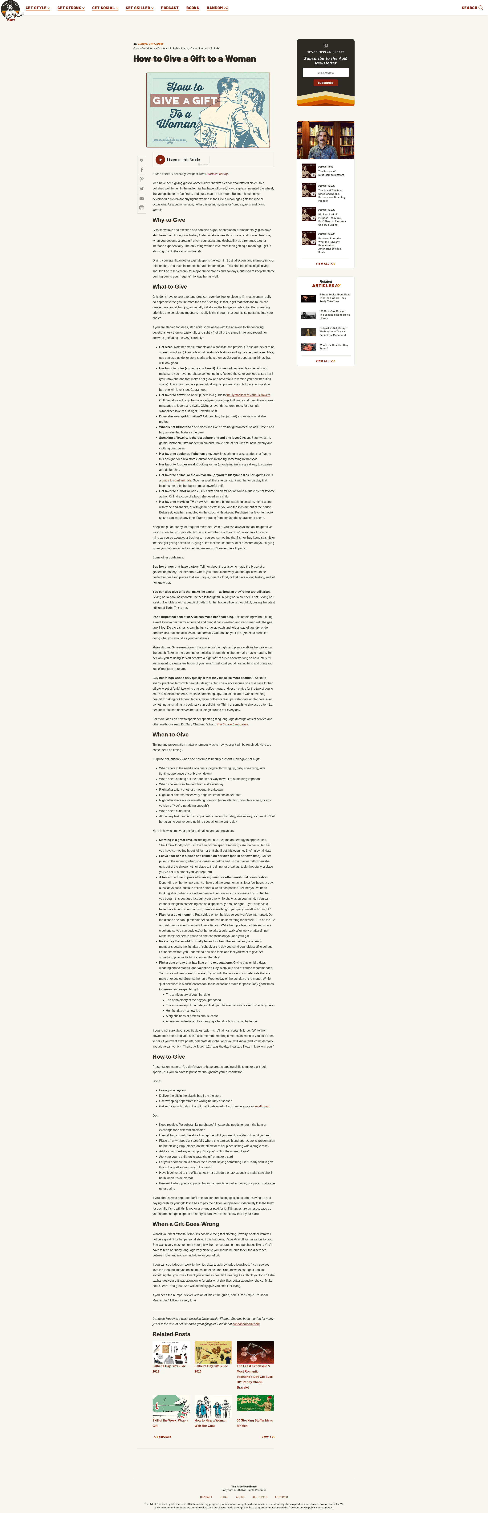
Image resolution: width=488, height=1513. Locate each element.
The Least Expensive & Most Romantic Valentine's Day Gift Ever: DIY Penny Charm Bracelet (255, 1377)
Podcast (170, 7)
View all (322, 263)
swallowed (262, 1106)
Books (192, 7)
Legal (224, 1497)
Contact (206, 1497)
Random (215, 7)
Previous (165, 1437)
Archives (281, 1497)
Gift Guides (156, 43)
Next (265, 1437)
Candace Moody (216, 174)
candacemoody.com (246, 1324)
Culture (142, 43)
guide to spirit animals (176, 480)
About (240, 1497)
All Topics (259, 1497)
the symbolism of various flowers (248, 395)
